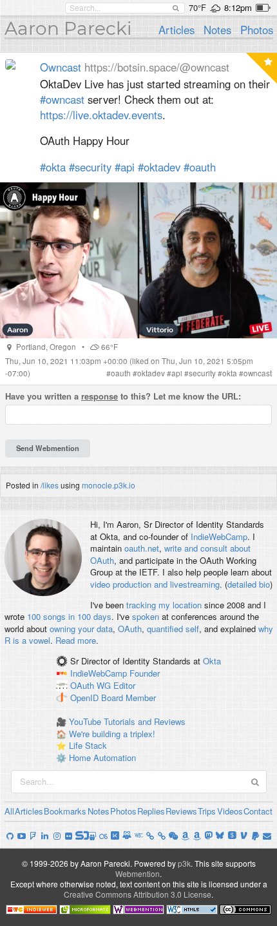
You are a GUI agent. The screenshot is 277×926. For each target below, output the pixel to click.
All (9, 811)
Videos (230, 811)
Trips (207, 811)
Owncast (60, 67)
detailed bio (248, 584)
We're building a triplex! (112, 734)
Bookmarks (65, 811)
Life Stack (88, 745)
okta (229, 373)
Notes (217, 29)
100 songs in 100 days (69, 616)
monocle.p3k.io (108, 484)
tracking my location (164, 605)
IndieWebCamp (219, 536)
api (176, 373)
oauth (121, 373)
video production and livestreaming (155, 584)
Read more (75, 640)
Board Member (128, 697)
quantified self (173, 628)
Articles (176, 29)
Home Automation (102, 757)
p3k (184, 863)
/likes (50, 484)
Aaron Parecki (68, 28)
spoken (145, 616)
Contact (258, 811)
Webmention (137, 873)
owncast (258, 373)
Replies (151, 811)
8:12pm (238, 7)
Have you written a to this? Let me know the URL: (123, 396)
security (202, 373)
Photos (256, 29)
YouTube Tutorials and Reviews (127, 721)
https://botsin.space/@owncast (156, 67)
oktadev (151, 373)
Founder (144, 673)
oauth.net (141, 548)
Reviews (181, 811)
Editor (124, 685)
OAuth (130, 628)
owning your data (81, 628)
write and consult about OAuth (170, 554)
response (99, 396)
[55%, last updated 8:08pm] (263, 8)
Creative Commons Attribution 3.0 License (137, 894)
